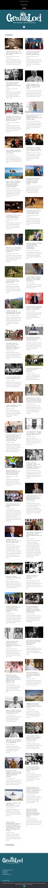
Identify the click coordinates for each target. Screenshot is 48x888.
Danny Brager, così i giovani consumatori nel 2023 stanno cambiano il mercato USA (34, 535)
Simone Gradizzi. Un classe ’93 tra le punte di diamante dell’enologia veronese (13, 712)
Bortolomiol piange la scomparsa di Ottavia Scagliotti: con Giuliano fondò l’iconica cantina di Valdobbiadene (33, 609)
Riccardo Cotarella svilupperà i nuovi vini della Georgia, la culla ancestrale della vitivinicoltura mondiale (14, 773)
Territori (9, 57)
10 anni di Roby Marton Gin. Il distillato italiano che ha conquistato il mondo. (33, 769)
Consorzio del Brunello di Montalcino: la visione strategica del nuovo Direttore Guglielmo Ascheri (33, 181)
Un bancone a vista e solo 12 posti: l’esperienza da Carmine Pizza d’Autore (14, 216)
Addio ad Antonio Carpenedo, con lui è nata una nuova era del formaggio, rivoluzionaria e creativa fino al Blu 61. (34, 465)
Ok (24, 886)
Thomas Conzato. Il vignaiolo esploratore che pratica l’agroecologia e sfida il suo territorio (13, 472)
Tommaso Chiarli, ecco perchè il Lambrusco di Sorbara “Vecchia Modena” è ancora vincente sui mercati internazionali (33, 790)
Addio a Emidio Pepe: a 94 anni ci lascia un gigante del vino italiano (14, 53)
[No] (46, 884)
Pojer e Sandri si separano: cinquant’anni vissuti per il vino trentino (13, 152)
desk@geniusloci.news (24, 1)
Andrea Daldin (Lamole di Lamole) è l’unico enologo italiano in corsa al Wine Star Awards (33, 279)
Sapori (12, 219)
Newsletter (23, 4)
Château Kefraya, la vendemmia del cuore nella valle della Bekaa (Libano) (13, 312)
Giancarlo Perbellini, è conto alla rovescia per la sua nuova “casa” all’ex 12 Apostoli (33, 674)
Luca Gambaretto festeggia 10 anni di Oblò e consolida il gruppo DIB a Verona (33, 433)
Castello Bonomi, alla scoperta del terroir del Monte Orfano (12, 281)
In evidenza (17, 56)
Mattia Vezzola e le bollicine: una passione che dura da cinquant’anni (13, 541)
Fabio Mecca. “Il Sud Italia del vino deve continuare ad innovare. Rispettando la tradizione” (13, 249)
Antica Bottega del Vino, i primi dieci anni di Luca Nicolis (13, 505)
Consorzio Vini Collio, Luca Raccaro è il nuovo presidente (33, 370)
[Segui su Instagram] (25, 8)
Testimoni (13, 56)
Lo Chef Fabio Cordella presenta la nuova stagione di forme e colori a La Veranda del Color (33, 738)
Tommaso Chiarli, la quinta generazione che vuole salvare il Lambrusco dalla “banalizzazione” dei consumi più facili (13, 437)
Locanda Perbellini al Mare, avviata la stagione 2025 (13, 377)
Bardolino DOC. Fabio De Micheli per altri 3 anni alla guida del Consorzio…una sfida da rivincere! (13, 118)
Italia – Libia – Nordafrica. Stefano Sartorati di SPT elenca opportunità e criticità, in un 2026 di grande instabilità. (13, 184)
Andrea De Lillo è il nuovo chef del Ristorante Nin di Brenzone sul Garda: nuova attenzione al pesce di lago (33, 400)
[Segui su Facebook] (23, 8)
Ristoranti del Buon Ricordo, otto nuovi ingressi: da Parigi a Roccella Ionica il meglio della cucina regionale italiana (33, 812)
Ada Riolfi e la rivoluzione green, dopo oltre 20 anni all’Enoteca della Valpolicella (33, 642)
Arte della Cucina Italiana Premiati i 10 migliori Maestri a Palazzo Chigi (33, 53)
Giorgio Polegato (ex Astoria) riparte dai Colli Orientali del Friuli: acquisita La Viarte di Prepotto (13, 608)
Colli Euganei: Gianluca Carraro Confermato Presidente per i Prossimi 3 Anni (13, 85)
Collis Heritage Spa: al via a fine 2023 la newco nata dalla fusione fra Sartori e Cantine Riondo (34, 498)
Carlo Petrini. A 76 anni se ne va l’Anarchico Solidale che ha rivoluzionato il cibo (34, 149)
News (7, 57)
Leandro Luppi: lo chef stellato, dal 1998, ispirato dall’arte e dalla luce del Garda (33, 86)
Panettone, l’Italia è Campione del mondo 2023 (13, 577)
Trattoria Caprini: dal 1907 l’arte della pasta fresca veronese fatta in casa (33, 212)
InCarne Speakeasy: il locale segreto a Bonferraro (14, 406)
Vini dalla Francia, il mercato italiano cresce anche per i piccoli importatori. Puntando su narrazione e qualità (13, 346)
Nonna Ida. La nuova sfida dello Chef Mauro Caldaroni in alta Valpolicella (14, 741)
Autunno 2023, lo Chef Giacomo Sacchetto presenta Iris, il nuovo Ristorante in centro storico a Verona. (14, 644)
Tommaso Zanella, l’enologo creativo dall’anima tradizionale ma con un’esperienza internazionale (34, 245)
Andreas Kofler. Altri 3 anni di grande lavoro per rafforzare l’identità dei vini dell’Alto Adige (34, 117)
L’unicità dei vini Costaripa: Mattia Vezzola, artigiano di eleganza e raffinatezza (34, 308)
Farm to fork (13, 122)
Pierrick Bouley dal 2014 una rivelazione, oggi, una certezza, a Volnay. (33, 339)
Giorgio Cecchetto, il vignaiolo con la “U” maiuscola (32, 577)
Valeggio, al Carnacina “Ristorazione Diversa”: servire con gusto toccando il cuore (33, 705)
